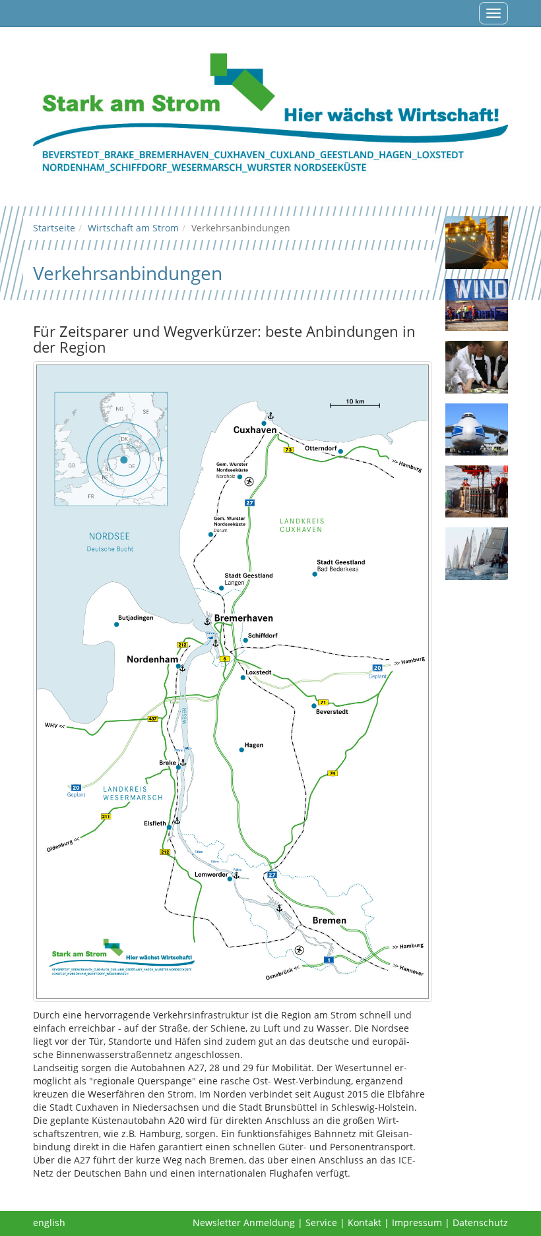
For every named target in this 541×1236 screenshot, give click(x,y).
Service (321, 1222)
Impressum (417, 1222)
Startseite (54, 227)
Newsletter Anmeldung (244, 1222)
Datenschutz (480, 1222)
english (49, 1222)
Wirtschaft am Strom (133, 227)
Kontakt (364, 1222)
